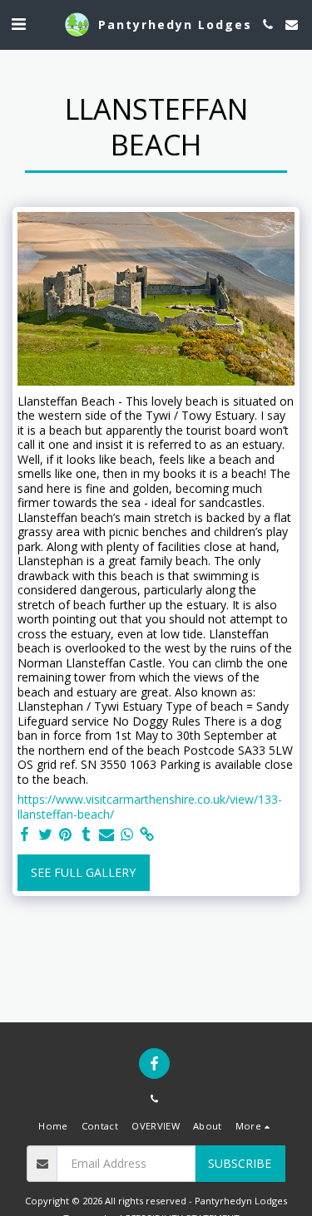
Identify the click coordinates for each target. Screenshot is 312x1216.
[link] (147, 834)
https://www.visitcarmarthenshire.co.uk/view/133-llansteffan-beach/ (149, 806)
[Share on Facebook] (24, 834)
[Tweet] (45, 834)
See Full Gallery (83, 872)
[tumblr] (86, 834)
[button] (18, 24)
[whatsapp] (127, 834)
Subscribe (239, 1163)
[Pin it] (65, 834)
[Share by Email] (106, 834)
